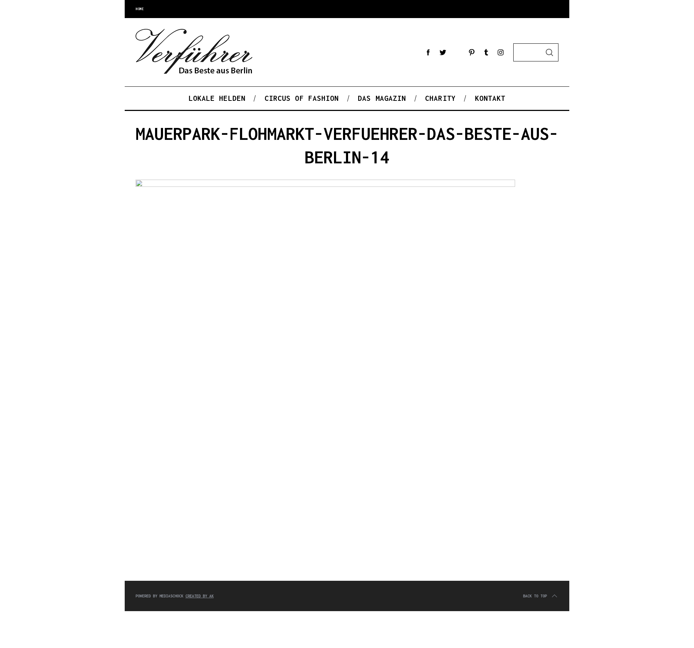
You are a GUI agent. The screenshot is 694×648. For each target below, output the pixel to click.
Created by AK (199, 596)
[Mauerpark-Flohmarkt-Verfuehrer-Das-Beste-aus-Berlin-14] (325, 185)
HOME (139, 9)
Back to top (535, 596)
